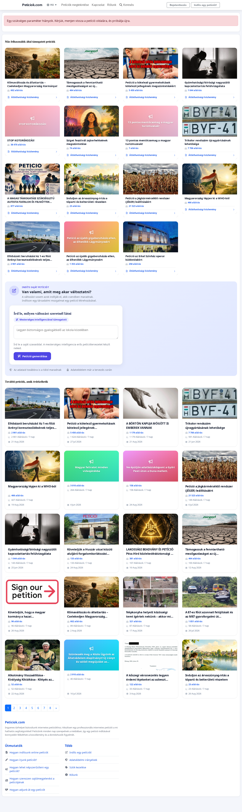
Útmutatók (13, 745)
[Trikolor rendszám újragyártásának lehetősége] (209, 132)
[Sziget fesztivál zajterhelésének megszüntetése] (91, 132)
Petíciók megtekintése (75, 4)
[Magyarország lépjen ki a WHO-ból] (209, 189)
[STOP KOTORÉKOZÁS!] (32, 131)
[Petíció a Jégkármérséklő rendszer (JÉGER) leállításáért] (150, 190)
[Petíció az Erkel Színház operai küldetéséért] (150, 248)
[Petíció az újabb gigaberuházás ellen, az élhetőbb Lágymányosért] (91, 248)
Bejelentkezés (178, 5)
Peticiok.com (32, 5)
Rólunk (111, 4)
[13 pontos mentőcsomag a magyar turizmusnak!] (150, 132)
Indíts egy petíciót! (205, 5)
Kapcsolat (98, 4)
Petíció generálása (34, 356)
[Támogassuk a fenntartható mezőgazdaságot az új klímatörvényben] (91, 74)
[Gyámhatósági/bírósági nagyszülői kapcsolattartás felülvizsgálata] (209, 74)
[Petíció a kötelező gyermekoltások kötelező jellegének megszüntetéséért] (150, 74)
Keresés (128, 4)
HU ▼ (53, 4)
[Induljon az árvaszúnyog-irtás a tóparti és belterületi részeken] (91, 190)
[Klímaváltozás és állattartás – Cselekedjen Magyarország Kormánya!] (32, 74)
